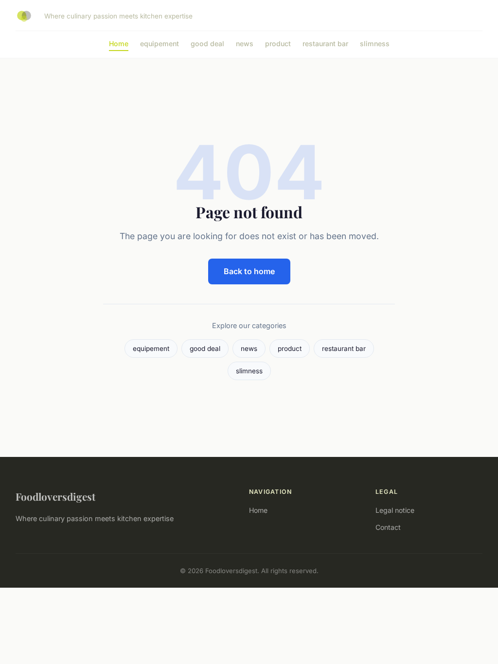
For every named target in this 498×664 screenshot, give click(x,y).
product (278, 43)
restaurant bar (325, 43)
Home (118, 43)
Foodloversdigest (55, 496)
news (244, 43)
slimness (375, 43)
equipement (159, 43)
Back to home (249, 271)
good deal (207, 43)
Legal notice (394, 510)
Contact (388, 527)
